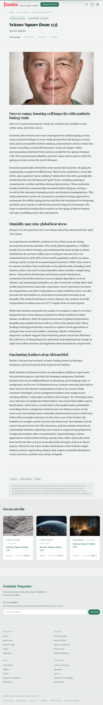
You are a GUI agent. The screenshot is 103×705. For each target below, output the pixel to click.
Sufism (6, 673)
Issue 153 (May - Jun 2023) (38, 18)
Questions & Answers (12, 678)
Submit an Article (49, 4)
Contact (33, 701)
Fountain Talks (9, 645)
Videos (6, 649)
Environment (59, 649)
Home (11, 12)
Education (58, 669)
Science (14, 479)
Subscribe (94, 612)
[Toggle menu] (97, 4)
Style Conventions (72, 701)
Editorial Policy (21, 701)
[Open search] (87, 4)
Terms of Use (8, 701)
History (57, 673)
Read (26, 556)
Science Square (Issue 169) (84, 545)
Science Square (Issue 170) (50, 548)
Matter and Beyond (62, 645)
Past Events (8, 640)
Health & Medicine (61, 653)
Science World (60, 640)
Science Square (26, 479)
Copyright (43, 701)
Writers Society (56, 701)
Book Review (59, 682)
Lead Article (8, 665)
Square (37, 479)
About (5, 636)
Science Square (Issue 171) (17, 548)
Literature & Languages (63, 678)
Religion (6, 669)
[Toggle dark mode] (92, 4)
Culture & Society (61, 665)
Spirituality (7, 682)
